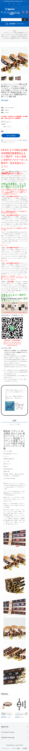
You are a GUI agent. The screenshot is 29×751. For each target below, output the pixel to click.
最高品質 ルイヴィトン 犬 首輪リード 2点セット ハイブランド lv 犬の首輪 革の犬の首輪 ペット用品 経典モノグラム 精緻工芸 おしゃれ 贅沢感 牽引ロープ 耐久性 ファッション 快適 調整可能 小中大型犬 (7, 713)
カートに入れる (11, 135)
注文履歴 (24, 748)
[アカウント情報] (19, 4)
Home (14, 31)
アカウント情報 (16, 748)
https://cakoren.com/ (12, 298)
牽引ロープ (7, 142)
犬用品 (23, 140)
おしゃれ (12, 142)
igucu (14, 745)
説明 (14, 420)
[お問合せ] (9, 4)
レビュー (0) (15, 424)
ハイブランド (8, 140)
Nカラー (4, 124)
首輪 (20, 140)
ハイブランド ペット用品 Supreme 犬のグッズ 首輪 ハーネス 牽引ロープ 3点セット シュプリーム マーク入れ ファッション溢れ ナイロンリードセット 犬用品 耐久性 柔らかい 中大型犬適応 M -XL (21, 713)
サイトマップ (5, 748)
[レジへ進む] (14, 4)
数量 (2, 131)
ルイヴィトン (15, 140)
